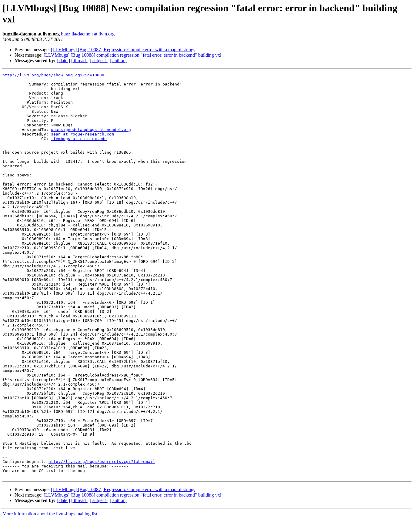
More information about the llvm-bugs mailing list (49, 513)
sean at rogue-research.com (82, 134)
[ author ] (118, 60)
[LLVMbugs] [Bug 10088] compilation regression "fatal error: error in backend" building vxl (132, 55)
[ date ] (63, 60)
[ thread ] (79, 60)
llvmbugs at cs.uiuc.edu (79, 138)
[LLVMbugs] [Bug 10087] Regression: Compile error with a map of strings (123, 49)
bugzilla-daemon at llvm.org (88, 33)
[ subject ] (99, 60)
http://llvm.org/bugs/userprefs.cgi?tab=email (101, 461)
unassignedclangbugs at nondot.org (91, 129)
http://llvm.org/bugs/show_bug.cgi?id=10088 (53, 75)
